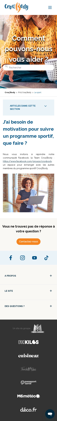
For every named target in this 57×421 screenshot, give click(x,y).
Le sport (37, 92)
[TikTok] (46, 257)
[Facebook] (10, 257)
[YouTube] (34, 257)
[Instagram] (22, 257)
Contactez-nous (28, 241)
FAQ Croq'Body (24, 92)
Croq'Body (10, 92)
